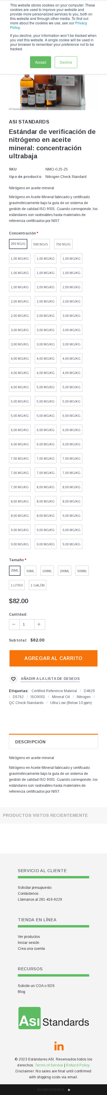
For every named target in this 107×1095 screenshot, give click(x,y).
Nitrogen (84, 697)
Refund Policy (77, 1065)
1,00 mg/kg (20, 258)
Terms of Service (49, 1065)
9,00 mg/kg (71, 515)
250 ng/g (18, 243)
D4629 (89, 691)
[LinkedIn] (59, 1046)
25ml (15, 570)
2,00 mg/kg (46, 287)
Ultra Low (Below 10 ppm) (71, 703)
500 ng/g (40, 244)
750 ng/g (63, 244)
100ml (47, 571)
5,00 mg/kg (46, 387)
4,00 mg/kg (20, 358)
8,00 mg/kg (46, 487)
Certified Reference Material (54, 691)
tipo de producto (25, 177)
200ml (65, 571)
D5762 (18, 697)
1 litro (17, 585)
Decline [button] (66, 62)
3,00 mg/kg (71, 315)
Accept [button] (40, 62)
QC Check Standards (26, 703)
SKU (13, 169)
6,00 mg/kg (71, 415)
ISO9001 (38, 697)
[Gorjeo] (44, 1046)
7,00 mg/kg (20, 458)
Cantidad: (18, 614)
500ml (82, 571)
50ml (30, 571)
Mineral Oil (61, 697)
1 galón (38, 585)
